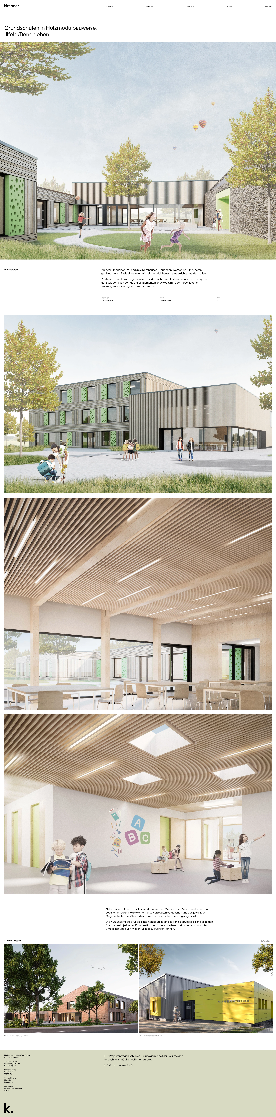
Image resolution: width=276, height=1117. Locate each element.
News (229, 6)
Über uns (150, 6)
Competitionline (10, 1078)
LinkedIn (7, 1080)
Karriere (190, 6)
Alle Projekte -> (266, 941)
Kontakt (268, 6)
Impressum (8, 1086)
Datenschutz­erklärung (13, 1088)
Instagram (8, 1082)
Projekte (109, 6)
